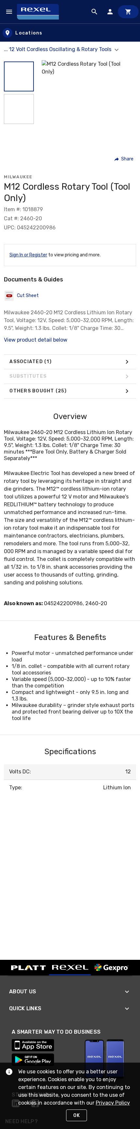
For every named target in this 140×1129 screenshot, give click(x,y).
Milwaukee (18, 176)
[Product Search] (94, 12)
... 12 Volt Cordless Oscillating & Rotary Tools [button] (58, 49)
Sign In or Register (28, 255)
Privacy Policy (113, 1103)
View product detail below (35, 340)
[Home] (41, 12)
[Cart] (128, 11)
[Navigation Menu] (9, 12)
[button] (19, 76)
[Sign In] (110, 12)
